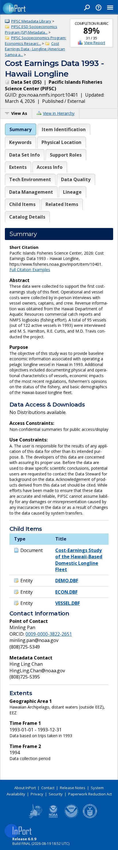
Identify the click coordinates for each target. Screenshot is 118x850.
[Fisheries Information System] (34, 817)
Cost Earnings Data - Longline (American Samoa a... (35, 49)
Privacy (37, 794)
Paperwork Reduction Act (90, 794)
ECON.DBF (66, 592)
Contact (47, 787)
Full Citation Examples (29, 269)
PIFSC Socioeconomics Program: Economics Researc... (35, 40)
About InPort (25, 787)
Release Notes (72, 787)
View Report (94, 42)
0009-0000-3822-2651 (48, 634)
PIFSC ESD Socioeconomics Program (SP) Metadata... (31, 29)
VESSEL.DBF (67, 603)
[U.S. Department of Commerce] (89, 817)
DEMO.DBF (66, 580)
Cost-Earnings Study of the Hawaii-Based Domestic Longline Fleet (78, 560)
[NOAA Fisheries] (53, 817)
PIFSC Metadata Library (31, 21)
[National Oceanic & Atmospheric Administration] (71, 817)
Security (56, 794)
